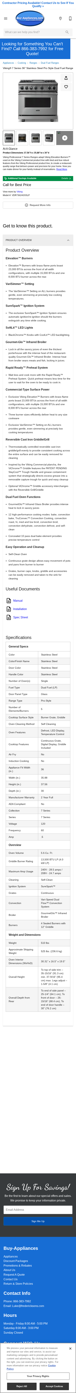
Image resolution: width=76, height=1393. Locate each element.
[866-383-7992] (70, 18)
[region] (38, 1368)
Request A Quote (14, 1274)
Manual (18, 600)
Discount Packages (16, 1260)
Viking (20, 191)
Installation (20, 609)
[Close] (70, 1348)
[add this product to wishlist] (66, 87)
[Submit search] (67, 32)
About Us (9, 1270)
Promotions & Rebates (18, 1265)
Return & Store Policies (18, 1283)
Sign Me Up (38, 1221)
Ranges (33, 63)
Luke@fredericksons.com (28, 1305)
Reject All (21, 1386)
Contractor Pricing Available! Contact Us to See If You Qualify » (38, 4)
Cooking (22, 63)
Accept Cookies (54, 1386)
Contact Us (10, 1279)
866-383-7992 (22, 1301)
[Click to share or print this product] (66, 78)
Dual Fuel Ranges (50, 63)
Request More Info (40, 205)
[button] (5, 18)
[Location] (60, 18)
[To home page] (30, 18)
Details (65, 178)
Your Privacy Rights (38, 1376)
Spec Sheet (20, 617)
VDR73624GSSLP (21, 195)
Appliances (8, 63)
